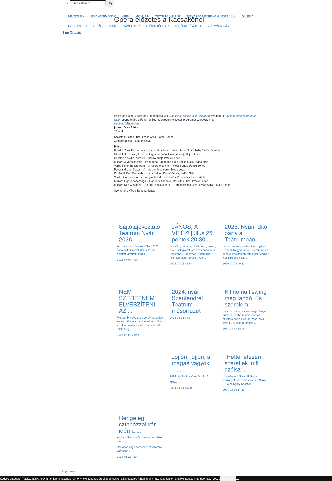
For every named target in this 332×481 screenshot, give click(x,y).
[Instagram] (72, 33)
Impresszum (69, 471)
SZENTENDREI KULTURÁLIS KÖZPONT (93, 26)
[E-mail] (79, 33)
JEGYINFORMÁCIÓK (103, 16)
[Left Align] (110, 3)
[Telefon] (75, 33)
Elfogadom (227, 478)
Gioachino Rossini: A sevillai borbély (190, 116)
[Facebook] (63, 33)
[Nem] (237, 479)
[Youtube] (67, 33)
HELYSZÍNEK (76, 16)
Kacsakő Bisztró (124, 123)
